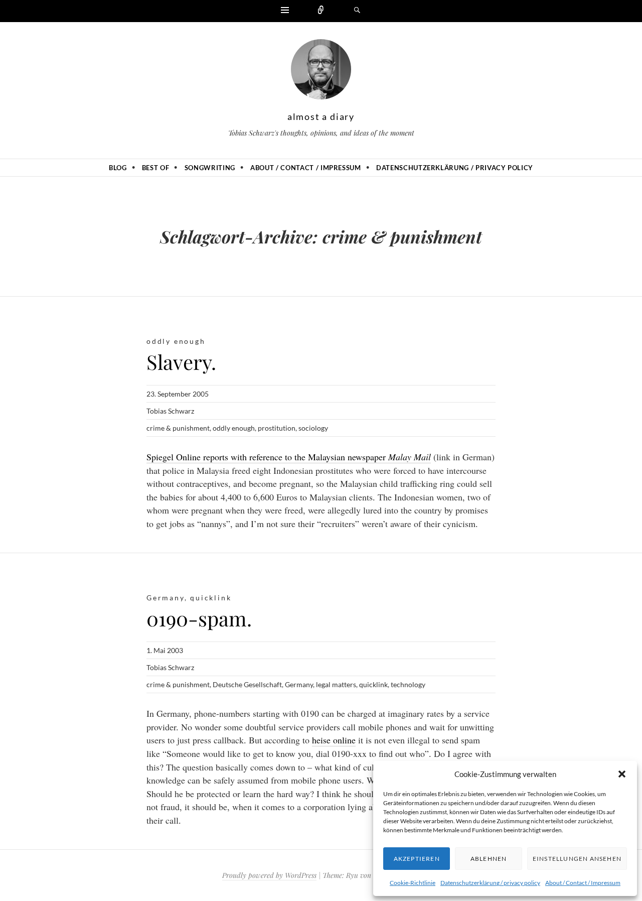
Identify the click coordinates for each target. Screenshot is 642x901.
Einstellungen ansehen (577, 858)
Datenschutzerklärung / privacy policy (490, 882)
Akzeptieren (417, 858)
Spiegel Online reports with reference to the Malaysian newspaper (288, 457)
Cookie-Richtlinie (412, 882)
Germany (165, 597)
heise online (334, 740)
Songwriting (210, 168)
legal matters (336, 684)
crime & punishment (178, 428)
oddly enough (176, 341)
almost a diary (321, 116)
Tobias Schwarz (170, 411)
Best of (156, 168)
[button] (622, 774)
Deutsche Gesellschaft (247, 684)
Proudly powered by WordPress (269, 875)
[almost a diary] (321, 72)
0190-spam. (199, 618)
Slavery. (181, 361)
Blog (118, 168)
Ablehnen (488, 858)
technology (408, 684)
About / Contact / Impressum (582, 882)
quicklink (210, 597)
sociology (313, 428)
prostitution (276, 428)
